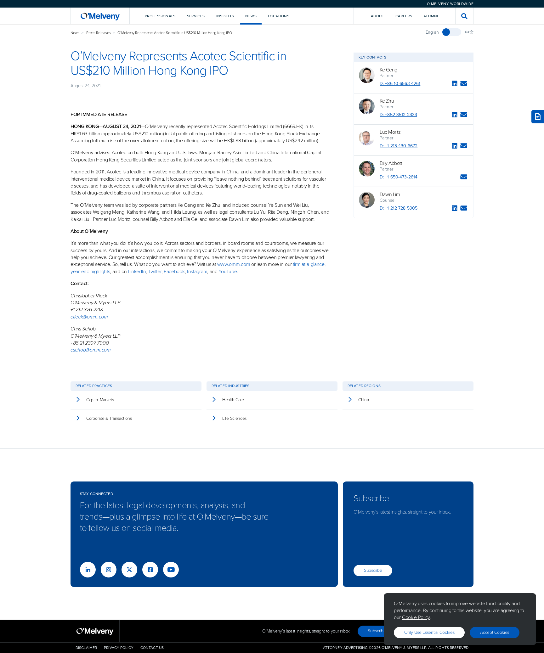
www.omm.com (233, 264)
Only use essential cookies (429, 632)
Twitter (154, 271)
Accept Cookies (494, 632)
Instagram (197, 271)
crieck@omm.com (89, 316)
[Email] (464, 84)
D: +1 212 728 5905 (398, 208)
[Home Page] (100, 16)
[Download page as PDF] (537, 116)
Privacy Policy (118, 647)
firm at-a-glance (309, 264)
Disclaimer (86, 647)
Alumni (430, 16)
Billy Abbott (391, 163)
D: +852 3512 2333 (398, 114)
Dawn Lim (390, 194)
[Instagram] (108, 569)
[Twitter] (129, 569)
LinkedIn (137, 271)
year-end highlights (90, 271)
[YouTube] (171, 569)
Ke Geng (388, 69)
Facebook (174, 271)
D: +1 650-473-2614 (398, 177)
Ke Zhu (387, 101)
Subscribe (373, 570)
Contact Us (152, 647)
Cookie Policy (416, 617)
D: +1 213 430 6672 (398, 146)
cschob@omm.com (91, 349)
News (75, 33)
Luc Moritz (390, 132)
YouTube (227, 271)
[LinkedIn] (454, 84)
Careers (403, 16)
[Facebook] (150, 569)
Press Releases (98, 33)
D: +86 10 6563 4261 (400, 83)
